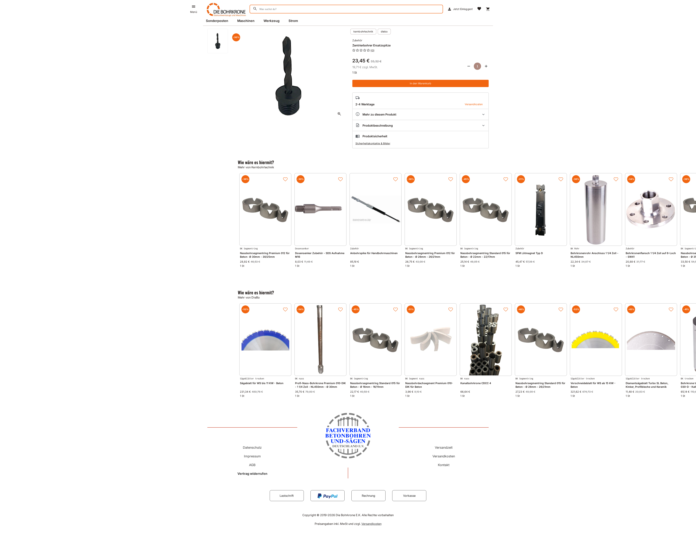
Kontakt (444, 465)
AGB (252, 465)
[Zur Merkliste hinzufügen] (285, 179)
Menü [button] (193, 11)
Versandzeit (444, 447)
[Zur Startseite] (225, 17)
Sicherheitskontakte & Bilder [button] (372, 143)
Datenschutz (252, 447)
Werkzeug (271, 21)
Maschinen (245, 21)
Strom (293, 21)
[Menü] (193, 6)
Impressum (252, 456)
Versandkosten (443, 456)
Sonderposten (217, 21)
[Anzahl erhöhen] (486, 66)
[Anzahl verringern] (468, 66)
